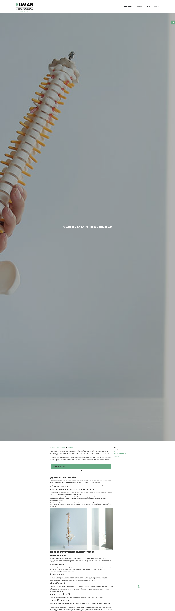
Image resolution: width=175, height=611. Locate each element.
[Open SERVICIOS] (142, 6)
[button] (173, 22)
